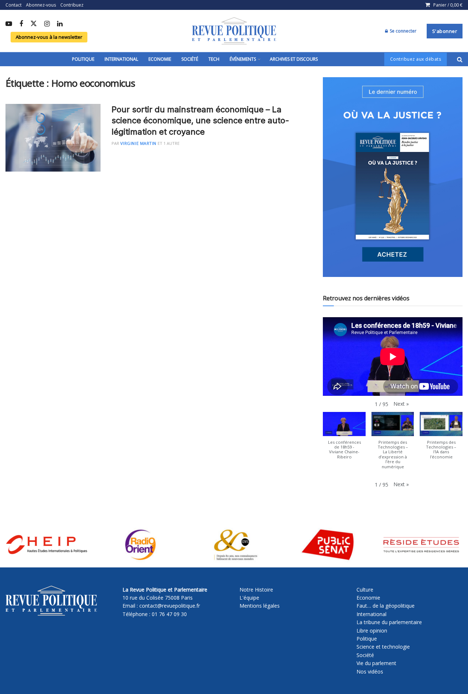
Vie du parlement (376, 663)
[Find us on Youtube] (8, 24)
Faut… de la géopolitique (385, 605)
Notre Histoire (256, 589)
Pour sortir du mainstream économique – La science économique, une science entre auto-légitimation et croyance (200, 121)
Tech (213, 59)
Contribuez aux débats (415, 59)
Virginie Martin (138, 143)
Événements (243, 59)
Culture (364, 589)
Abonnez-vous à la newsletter (49, 37)
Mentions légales (259, 605)
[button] (401, 404)
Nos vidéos (369, 671)
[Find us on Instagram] (47, 24)
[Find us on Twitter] (33, 24)
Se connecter (402, 31)
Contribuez (71, 5)
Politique (83, 59)
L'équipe (249, 597)
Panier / (448, 5)
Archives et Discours (294, 59)
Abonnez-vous (41, 5)
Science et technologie (383, 646)
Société (189, 59)
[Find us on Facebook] (21, 24)
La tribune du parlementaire (389, 622)
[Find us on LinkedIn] (60, 24)
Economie (159, 59)
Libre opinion (371, 630)
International (121, 59)
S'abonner (444, 31)
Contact (13, 5)
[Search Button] (460, 59)
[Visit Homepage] (234, 31)
